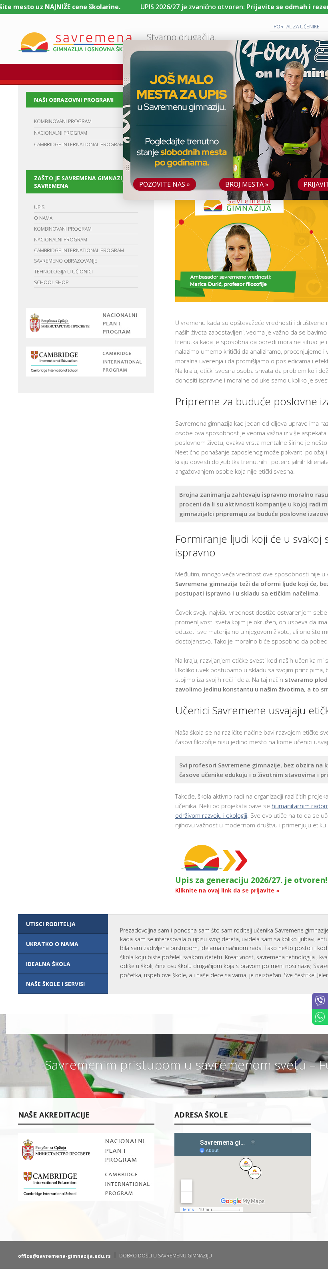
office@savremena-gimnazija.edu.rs (64, 1256)
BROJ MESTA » (246, 184)
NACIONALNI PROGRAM (60, 132)
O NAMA (43, 218)
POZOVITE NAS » (164, 184)
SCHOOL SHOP (51, 282)
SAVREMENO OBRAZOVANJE (65, 260)
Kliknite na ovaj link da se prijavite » (227, 890)
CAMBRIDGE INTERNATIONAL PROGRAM (79, 144)
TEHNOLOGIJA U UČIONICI (63, 271)
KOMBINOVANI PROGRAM (63, 121)
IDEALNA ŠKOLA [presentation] (48, 964)
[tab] (63, 924)
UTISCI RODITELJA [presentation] (51, 924)
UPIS (39, 207)
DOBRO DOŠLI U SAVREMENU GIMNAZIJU (165, 1255)
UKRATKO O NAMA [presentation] (52, 944)
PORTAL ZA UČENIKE (297, 26)
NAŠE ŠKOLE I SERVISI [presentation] (55, 984)
